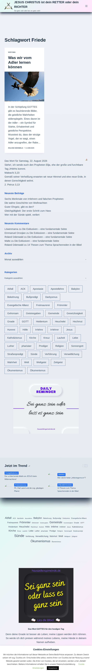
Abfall (10, 289)
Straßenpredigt (15, 354)
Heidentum (42, 321)
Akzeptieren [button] (52, 668)
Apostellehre (57, 289)
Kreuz (46, 337)
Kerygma (12, 52)
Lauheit (61, 337)
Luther (10, 346)
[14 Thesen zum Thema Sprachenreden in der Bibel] (51, 487)
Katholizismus (14, 337)
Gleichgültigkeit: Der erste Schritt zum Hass (28, 210)
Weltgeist (41, 362)
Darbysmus (51, 297)
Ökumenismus (15, 370)
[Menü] (86, 6)
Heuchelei (60, 321)
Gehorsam (13, 313)
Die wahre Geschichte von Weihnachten (26, 203)
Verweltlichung (71, 354)
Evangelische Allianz (18, 305)
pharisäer (27, 346)
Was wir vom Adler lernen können (20, 62)
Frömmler (62, 305)
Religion (59, 346)
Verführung (51, 354)
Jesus (69, 329)
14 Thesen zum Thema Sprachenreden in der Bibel (54, 245)
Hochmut (77, 321)
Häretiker (61, 474)
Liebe (75, 337)
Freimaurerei (43, 305)
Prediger (43, 346)
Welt (26, 362)
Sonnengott (77, 346)
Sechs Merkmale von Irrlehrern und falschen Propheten (34, 199)
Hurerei (11, 329)
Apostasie (38, 289)
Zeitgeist (58, 362)
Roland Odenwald (14, 237)
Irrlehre (39, 329)
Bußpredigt (32, 297)
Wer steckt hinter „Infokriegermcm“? (71, 478)
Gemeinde (53, 313)
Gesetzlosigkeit (75, 313)
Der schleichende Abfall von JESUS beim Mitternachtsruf (21, 477)
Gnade (10, 321)
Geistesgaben (33, 313)
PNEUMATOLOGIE (65, 485)
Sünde (34, 354)
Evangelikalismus (12, 473)
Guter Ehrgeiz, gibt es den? (19, 206)
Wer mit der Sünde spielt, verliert (22, 214)
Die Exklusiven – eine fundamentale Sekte (44, 229)
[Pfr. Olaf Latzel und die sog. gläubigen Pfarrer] (8, 487)
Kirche (32, 337)
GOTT (25, 321)
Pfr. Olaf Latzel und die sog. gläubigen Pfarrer (28, 489)
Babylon (75, 289)
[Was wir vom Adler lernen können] (24, 86)
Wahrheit (12, 362)
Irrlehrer (54, 329)
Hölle (25, 329)
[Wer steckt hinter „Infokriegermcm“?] (51, 476)
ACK (23, 289)
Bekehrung (13, 297)
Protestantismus (20, 485)
